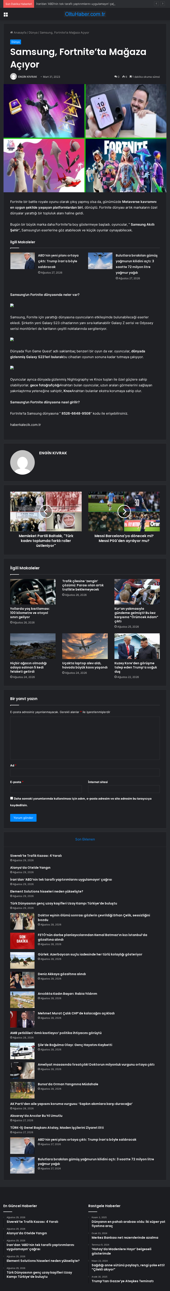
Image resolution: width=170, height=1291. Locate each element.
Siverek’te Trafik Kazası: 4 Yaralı (36, 855)
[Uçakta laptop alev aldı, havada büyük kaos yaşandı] (85, 646)
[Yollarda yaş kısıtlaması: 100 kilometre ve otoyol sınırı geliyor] (33, 592)
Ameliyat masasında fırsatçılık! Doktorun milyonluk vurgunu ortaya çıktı (96, 1064)
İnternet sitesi (98, 782)
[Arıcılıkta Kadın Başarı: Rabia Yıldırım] (22, 999)
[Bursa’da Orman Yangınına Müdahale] (22, 1090)
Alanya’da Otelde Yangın (30, 867)
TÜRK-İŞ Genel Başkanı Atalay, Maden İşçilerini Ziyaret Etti (57, 1127)
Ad (13, 765)
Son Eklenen (85, 839)
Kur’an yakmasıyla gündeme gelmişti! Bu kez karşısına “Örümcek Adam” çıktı (136, 614)
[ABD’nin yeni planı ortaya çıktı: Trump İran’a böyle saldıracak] (22, 261)
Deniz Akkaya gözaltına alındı (62, 974)
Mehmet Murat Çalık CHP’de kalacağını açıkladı (76, 1013)
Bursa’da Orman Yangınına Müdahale (68, 1084)
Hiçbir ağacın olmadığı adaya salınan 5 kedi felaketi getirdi (28, 667)
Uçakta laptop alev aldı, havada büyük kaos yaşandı (85, 665)
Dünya (33, 32)
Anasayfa (19, 32)
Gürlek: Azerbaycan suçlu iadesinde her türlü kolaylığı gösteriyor (90, 954)
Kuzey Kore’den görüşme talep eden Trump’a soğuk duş (135, 667)
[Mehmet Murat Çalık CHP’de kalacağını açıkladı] (22, 1019)
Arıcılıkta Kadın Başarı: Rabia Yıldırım (67, 993)
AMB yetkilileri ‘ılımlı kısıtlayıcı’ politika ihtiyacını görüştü (56, 1033)
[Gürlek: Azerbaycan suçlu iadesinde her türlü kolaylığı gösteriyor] (22, 960)
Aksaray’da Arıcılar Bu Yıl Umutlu (36, 1116)
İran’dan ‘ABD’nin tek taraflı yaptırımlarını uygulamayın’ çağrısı (77, 4)
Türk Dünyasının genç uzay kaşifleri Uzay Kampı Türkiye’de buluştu (63, 903)
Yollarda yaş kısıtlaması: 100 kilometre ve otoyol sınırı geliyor (30, 612)
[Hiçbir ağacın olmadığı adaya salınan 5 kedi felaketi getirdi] (33, 646)
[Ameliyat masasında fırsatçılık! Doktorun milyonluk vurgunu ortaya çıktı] (22, 1070)
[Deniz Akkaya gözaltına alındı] (22, 980)
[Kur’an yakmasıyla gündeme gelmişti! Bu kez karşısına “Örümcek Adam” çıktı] (137, 592)
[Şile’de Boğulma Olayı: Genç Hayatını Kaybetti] (22, 1051)
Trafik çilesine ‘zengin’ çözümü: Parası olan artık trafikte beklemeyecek (83, 585)
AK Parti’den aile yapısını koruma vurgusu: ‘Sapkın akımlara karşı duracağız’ (71, 1104)
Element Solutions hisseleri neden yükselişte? (46, 891)
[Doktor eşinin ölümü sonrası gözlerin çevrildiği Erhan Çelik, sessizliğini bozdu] (22, 921)
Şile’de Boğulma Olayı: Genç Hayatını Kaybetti (75, 1045)
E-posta (16, 782)
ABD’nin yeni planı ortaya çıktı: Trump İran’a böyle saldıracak (58, 261)
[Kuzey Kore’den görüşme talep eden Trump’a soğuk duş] (137, 646)
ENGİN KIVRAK (27, 76)
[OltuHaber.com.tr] (85, 14)
